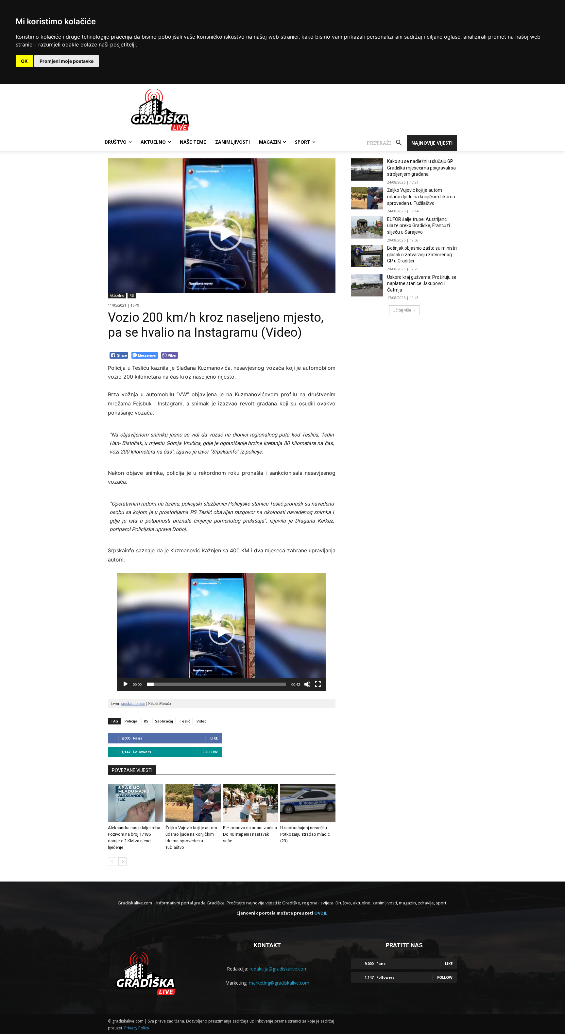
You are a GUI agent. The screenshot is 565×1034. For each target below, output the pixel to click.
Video (202, 721)
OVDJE (320, 913)
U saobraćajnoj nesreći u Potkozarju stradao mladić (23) (305, 834)
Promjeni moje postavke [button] (67, 61)
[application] (221, 632)
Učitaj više (402, 310)
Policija (131, 721)
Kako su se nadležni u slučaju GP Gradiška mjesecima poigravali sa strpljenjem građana (421, 168)
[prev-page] (112, 861)
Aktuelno (117, 295)
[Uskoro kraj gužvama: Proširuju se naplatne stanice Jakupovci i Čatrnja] (367, 285)
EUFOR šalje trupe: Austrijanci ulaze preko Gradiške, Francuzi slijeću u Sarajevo (418, 226)
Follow (210, 751)
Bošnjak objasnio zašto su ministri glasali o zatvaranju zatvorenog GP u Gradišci (422, 254)
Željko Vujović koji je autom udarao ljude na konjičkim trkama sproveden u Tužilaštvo (421, 196)
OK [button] (24, 61)
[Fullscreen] (318, 684)
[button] (387, 143)
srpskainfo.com (133, 703)
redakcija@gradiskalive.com (278, 969)
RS (131, 295)
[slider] (216, 684)
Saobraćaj (164, 721)
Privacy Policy (136, 1028)
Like (214, 738)
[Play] (125, 684)
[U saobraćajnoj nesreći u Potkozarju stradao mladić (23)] (307, 803)
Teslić (185, 721)
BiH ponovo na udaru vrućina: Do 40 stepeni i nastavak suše (250, 834)
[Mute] (307, 684)
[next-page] (122, 861)
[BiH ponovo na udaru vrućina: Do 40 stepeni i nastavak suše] (250, 803)
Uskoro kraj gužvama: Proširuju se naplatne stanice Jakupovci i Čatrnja (421, 284)
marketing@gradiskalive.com (279, 983)
